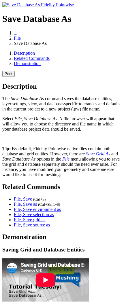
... (15, 32)
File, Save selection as (34, 214)
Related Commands (32, 58)
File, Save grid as (29, 219)
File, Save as (25, 204)
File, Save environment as (37, 209)
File (17, 38)
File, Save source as (32, 224)
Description (24, 53)
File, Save (23, 199)
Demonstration (27, 63)
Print (8, 74)
